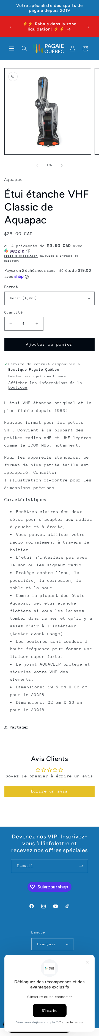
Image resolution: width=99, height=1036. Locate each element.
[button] (11, 48)
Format (11, 287)
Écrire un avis (49, 791)
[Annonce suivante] (88, 27)
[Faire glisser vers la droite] (62, 165)
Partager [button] (19, 727)
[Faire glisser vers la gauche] (37, 165)
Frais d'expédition (21, 255)
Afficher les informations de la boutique (45, 385)
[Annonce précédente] (10, 27)
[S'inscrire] (81, 866)
